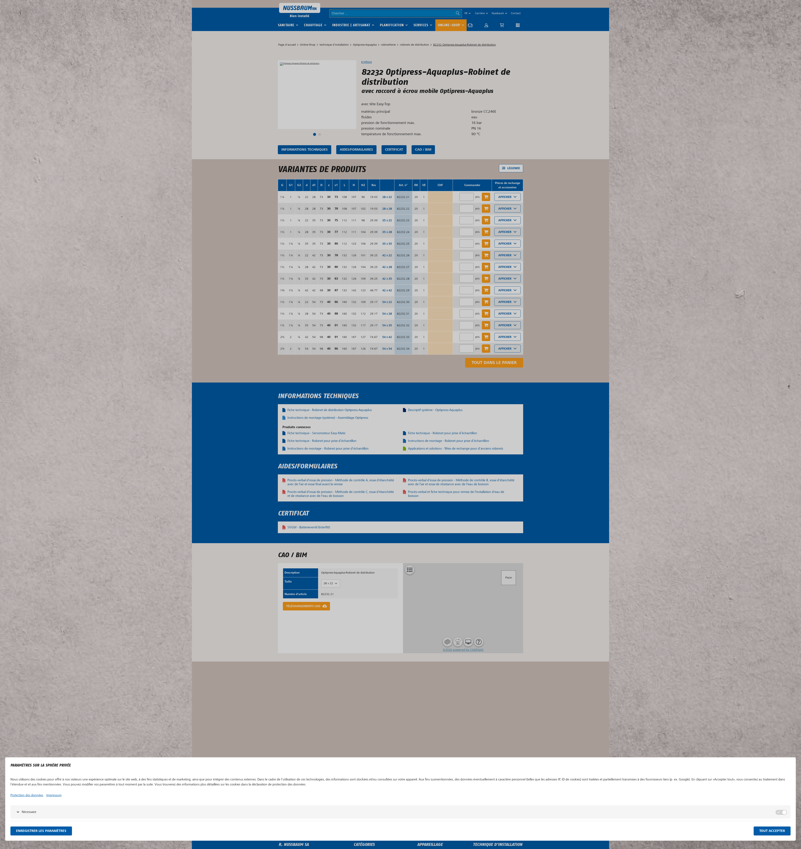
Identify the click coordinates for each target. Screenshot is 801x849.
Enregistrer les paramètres (41, 831)
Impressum (54, 795)
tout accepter (772, 831)
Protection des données (26, 795)
